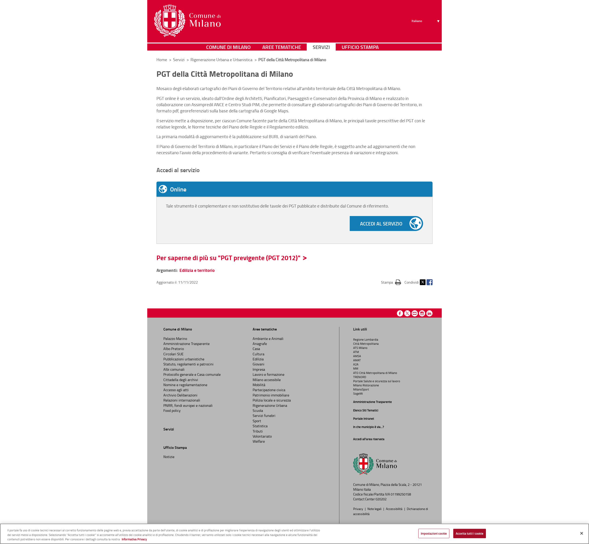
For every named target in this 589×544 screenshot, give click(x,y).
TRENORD (359, 377)
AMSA (357, 356)
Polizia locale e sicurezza (272, 400)
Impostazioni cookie (434, 533)
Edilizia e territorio (197, 270)
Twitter (423, 282)
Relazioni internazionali (181, 400)
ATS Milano (360, 348)
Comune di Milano (228, 47)
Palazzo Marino (175, 338)
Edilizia (258, 359)
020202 (381, 499)
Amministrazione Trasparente (186, 343)
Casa (256, 348)
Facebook (430, 282)
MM (355, 368)
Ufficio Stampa (360, 47)
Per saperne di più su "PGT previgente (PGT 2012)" (228, 257)
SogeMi (358, 393)
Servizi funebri (264, 415)
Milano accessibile (267, 379)
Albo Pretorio (173, 348)
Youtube (415, 313)
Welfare (259, 441)
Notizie (168, 456)
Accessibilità (394, 508)
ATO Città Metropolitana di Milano (375, 373)
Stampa (391, 282)
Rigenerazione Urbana (270, 405)
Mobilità (259, 384)
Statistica (260, 425)
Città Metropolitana (366, 344)
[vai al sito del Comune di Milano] (187, 21)
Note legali (374, 508)
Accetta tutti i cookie (469, 533)
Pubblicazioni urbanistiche (183, 359)
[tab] (294, 189)
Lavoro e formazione (268, 374)
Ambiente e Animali (268, 338)
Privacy (358, 508)
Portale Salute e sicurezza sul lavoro (376, 381)
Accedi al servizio (381, 223)
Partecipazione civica (269, 389)
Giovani (258, 364)
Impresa (259, 369)
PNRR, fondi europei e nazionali (188, 405)
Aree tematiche (281, 47)
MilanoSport (361, 389)
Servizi (321, 47)
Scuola (258, 410)
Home (161, 59)
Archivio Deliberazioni (180, 395)
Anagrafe (260, 343)
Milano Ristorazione (366, 385)
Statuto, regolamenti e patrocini (188, 364)
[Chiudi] (582, 533)
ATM (356, 352)
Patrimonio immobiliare (271, 395)
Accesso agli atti (176, 389)
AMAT (357, 360)
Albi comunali (174, 369)
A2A (355, 364)
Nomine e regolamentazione (185, 384)
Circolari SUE (173, 353)
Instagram (422, 313)
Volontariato (262, 436)
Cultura (258, 353)
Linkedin (429, 313)
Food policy (172, 410)
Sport (257, 420)
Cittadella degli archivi (180, 379)
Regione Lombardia (365, 339)
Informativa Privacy (134, 539)
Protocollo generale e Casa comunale (192, 374)
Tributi (258, 431)
